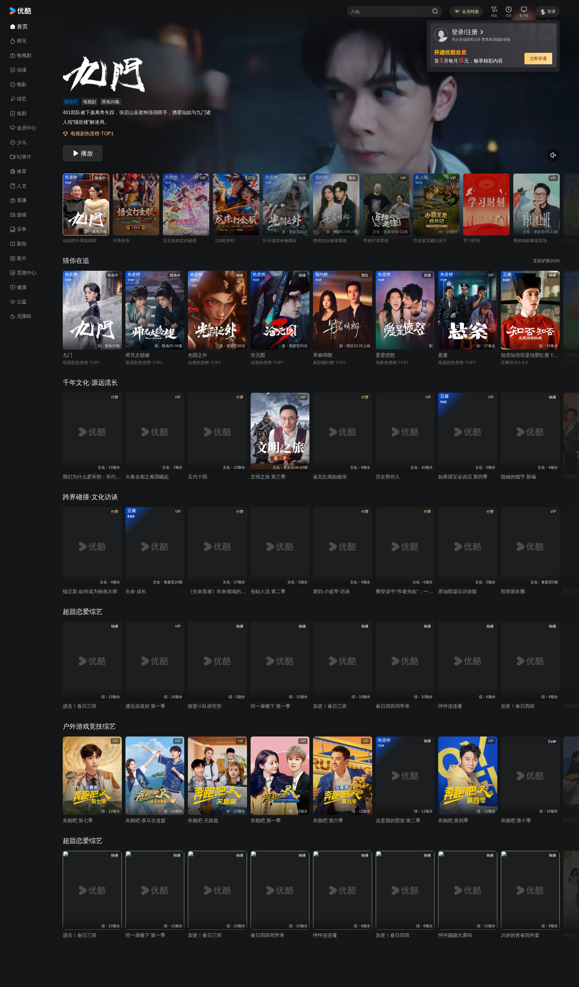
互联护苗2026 (546, 260)
